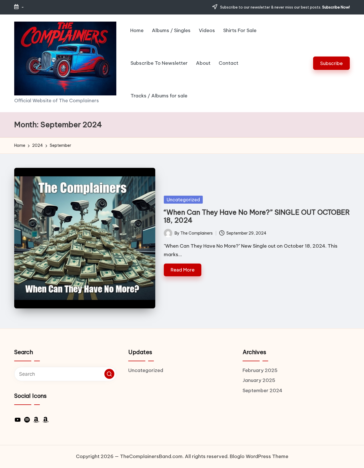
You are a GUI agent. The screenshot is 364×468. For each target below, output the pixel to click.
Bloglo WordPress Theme (259, 456)
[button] (331, 63)
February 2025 (260, 370)
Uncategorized (183, 199)
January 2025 (259, 380)
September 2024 (262, 390)
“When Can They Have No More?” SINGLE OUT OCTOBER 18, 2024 (257, 216)
